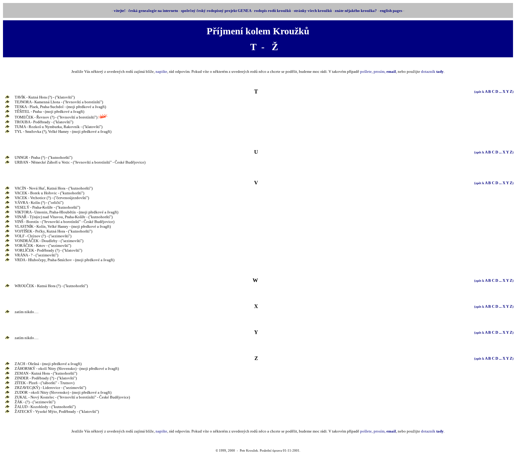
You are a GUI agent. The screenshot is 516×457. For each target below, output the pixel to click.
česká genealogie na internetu (153, 10)
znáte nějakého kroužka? (356, 10)
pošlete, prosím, (378, 71)
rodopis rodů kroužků (272, 10)
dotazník (432, 71)
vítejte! (119, 10)
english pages (391, 10)
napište (161, 71)
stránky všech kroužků (313, 10)
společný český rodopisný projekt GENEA (216, 10)
